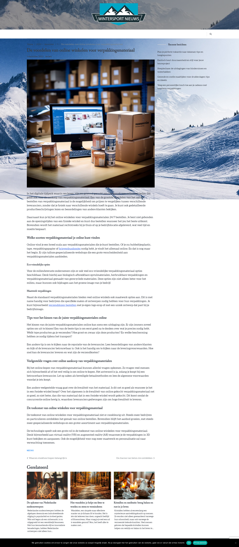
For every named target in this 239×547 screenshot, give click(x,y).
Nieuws (145, 34)
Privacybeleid (200, 543)
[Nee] (235, 542)
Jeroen (48, 56)
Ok (189, 543)
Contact (156, 34)
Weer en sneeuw (120, 34)
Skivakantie (79, 34)
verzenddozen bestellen (62, 305)
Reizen (106, 34)
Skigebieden (94, 34)
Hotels (135, 34)
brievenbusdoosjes (70, 248)
